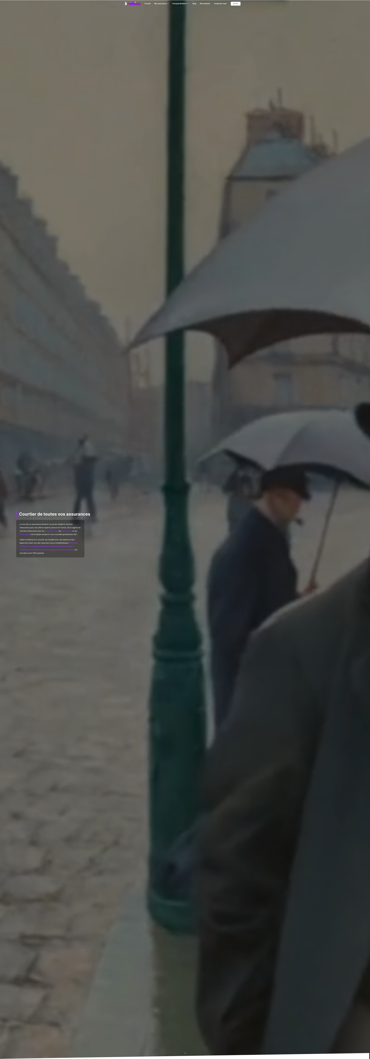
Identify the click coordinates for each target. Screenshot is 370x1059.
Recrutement (205, 3)
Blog (194, 3)
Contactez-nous (220, 3)
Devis (235, 3)
